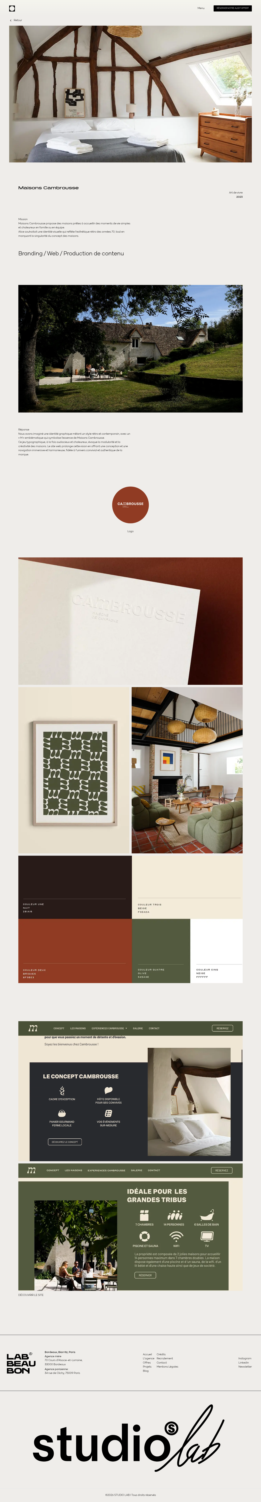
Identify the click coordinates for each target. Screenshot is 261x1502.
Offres (147, 1362)
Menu (201, 8)
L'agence (148, 1358)
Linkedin (243, 1362)
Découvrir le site (31, 1295)
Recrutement (165, 1358)
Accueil (147, 1354)
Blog (146, 1371)
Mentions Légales (167, 1366)
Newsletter (245, 1366)
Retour (18, 20)
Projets (147, 1366)
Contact (162, 1362)
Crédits (161, 1354)
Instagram (244, 1358)
